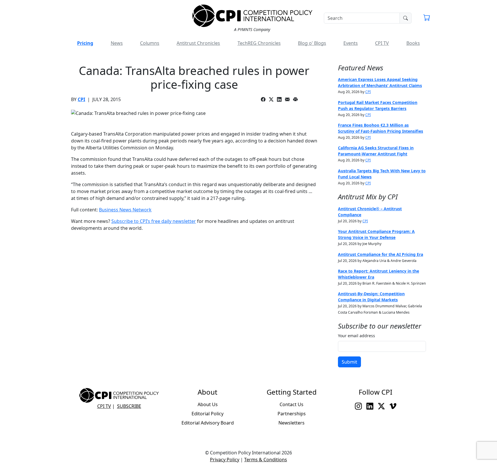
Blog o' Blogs (312, 43)
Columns (149, 43)
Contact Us (291, 404)
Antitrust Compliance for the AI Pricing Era (380, 254)
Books (413, 43)
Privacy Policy (224, 459)
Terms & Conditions (265, 459)
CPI (81, 99)
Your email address (356, 335)
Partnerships (292, 413)
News (117, 43)
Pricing (85, 43)
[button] (426, 18)
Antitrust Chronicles (198, 43)
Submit (349, 362)
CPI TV (382, 43)
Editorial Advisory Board (207, 423)
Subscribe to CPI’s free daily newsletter (153, 221)
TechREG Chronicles (259, 43)
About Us (208, 404)
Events (350, 43)
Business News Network (125, 210)
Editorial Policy (207, 413)
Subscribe (129, 406)
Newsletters (291, 423)
